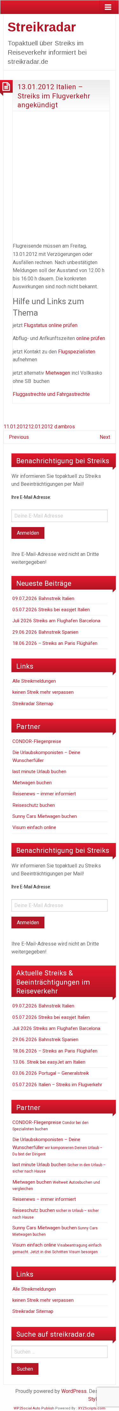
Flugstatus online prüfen (51, 325)
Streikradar (42, 27)
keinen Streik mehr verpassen (43, 692)
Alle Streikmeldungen (34, 681)
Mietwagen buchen (32, 783)
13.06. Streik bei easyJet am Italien (48, 1062)
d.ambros (64, 427)
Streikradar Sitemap (32, 703)
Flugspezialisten (76, 352)
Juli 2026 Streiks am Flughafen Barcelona (56, 621)
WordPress (74, 1391)
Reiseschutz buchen (33, 805)
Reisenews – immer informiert (44, 794)
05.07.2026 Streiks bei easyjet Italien (51, 609)
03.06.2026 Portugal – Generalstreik (50, 1073)
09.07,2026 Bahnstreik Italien (43, 598)
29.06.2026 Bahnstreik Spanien (45, 632)
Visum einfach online (34, 827)
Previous (19, 437)
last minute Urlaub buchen (39, 771)
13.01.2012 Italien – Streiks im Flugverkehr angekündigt (53, 96)
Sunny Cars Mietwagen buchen (44, 816)
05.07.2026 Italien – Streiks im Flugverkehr (57, 1084)
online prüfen (90, 338)
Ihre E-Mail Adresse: (31, 497)
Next (105, 437)
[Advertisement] (59, 175)
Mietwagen (57, 373)
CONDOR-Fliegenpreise (36, 741)
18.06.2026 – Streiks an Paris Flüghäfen (54, 643)
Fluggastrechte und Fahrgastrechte (51, 394)
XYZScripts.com (91, 1408)
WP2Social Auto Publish (34, 1408)
